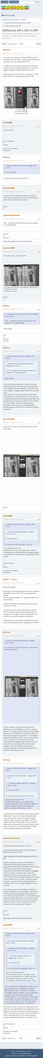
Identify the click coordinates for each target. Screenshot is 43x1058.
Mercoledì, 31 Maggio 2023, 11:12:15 (13, 160)
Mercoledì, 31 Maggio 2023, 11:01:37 (15, 53)
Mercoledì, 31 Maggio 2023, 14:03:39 (15, 251)
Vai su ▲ (29, 1051)
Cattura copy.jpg (22, 110)
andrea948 (9, 188)
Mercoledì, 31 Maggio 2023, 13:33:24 (13, 218)
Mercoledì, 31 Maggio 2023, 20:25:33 (13, 635)
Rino (7, 305)
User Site (6, 238)
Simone (28, 23)
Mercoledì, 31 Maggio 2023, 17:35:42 (13, 519)
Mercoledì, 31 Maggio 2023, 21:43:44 (13, 841)
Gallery (5, 145)
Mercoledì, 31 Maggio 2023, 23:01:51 (13, 928)
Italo (24, 23)
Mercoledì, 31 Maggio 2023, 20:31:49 (13, 763)
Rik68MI (8, 122)
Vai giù (4, 44)
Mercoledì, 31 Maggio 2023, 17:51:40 (13, 583)
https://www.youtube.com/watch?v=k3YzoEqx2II (17, 241)
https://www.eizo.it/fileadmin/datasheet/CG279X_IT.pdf (21, 857)
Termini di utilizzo (21, 1051)
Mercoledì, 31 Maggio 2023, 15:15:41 (13, 351)
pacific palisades (12, 215)
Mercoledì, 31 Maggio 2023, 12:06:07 (13, 191)
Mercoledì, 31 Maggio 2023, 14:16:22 (13, 309)
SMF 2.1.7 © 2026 (17, 1053)
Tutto (21, 44)
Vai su (4, 1038)
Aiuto (12, 1051)
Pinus (7, 50)
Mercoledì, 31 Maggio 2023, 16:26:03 (13, 422)
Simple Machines (26, 1053)
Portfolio (5, 339)
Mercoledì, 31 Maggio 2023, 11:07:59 (13, 126)
